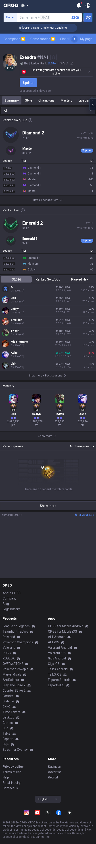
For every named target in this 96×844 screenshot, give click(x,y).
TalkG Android (58, 669)
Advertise (55, 772)
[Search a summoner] (75, 17)
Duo (5, 728)
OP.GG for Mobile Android (65, 626)
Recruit (53, 777)
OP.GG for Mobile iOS (62, 631)
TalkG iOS (54, 674)
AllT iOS (53, 642)
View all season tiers (45, 200)
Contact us (10, 788)
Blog (6, 604)
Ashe (14, 352)
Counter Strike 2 (14, 690)
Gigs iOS (54, 663)
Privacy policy (13, 766)
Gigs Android (57, 658)
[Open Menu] (87, 5)
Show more (48, 506)
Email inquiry (12, 782)
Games (8, 723)
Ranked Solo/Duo (48, 279)
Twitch (15, 330)
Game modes (42, 39)
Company (9, 598)
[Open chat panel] (92, 104)
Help (6, 777)
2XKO (6, 706)
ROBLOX (9, 658)
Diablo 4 (8, 701)
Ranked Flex (79, 279)
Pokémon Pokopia (15, 669)
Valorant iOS (57, 653)
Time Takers (11, 712)
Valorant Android (60, 647)
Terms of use (12, 772)
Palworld (9, 637)
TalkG (6, 733)
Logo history (11, 609)
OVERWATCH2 (13, 663)
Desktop (8, 717)
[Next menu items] (74, 39)
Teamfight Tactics (15, 631)
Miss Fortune (19, 341)
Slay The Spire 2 (14, 685)
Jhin (13, 363)
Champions (14, 39)
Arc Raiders (11, 680)
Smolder (16, 319)
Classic (67, 39)
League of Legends (16, 626)
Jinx (13, 298)
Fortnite (8, 696)
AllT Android (56, 637)
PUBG (7, 653)
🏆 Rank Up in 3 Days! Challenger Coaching (36, 27)
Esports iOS (56, 685)
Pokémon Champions (18, 642)
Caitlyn (15, 308)
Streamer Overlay (15, 749)
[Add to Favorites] (53, 57)
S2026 (16, 279)
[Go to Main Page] (11, 5)
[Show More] (24, 5)
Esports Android (59, 680)
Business (54, 766)
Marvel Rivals (12, 674)
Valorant (9, 647)
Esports (8, 739)
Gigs (6, 744)
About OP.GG (12, 593)
